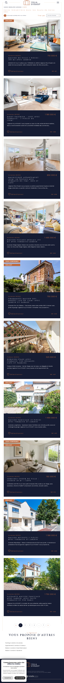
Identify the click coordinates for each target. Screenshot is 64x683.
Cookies (49, 672)
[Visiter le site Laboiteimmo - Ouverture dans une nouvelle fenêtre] (32, 678)
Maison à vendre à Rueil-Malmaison (16, 648)
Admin (35, 672)
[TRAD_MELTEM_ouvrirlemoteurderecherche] (6, 2)
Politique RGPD (44, 672)
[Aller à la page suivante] (48, 625)
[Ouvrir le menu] (58, 2)
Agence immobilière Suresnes (12, 7)
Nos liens (38, 672)
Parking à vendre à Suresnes (14, 643)
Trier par (41, 15)
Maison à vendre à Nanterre (13, 650)
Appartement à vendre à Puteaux (15, 645)
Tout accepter (20, 678)
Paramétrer (8, 678)
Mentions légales (29, 672)
